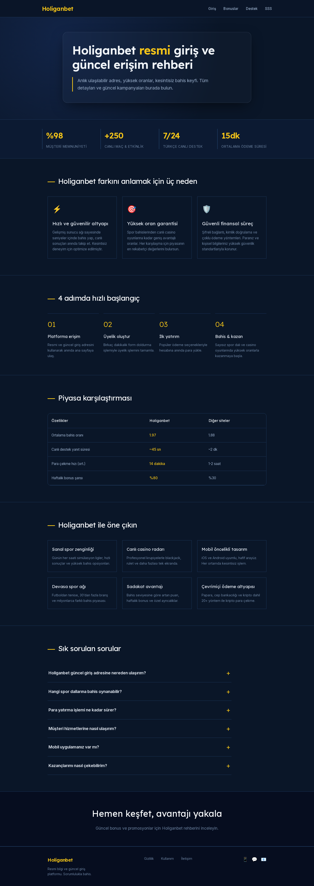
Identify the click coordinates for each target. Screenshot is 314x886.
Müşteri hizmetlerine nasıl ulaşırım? (82, 728)
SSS (268, 8)
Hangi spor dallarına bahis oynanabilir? (85, 691)
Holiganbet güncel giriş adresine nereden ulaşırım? (97, 672)
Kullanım (167, 858)
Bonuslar (230, 8)
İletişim (186, 858)
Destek (252, 8)
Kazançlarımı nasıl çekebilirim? (78, 765)
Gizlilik (149, 858)
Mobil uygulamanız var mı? (74, 747)
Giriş (212, 8)
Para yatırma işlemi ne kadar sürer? (82, 709)
